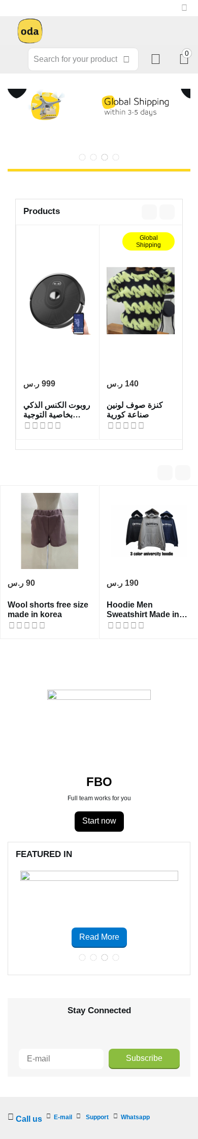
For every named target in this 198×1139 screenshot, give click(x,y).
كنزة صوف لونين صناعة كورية (135, 410)
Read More (99, 937)
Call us (29, 1119)
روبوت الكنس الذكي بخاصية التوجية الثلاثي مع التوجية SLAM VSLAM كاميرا (56, 410)
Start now (99, 820)
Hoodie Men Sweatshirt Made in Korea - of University (146, 609)
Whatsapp (135, 1117)
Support (97, 1117)
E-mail (63, 1117)
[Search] (126, 59)
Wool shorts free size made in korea (48, 609)
